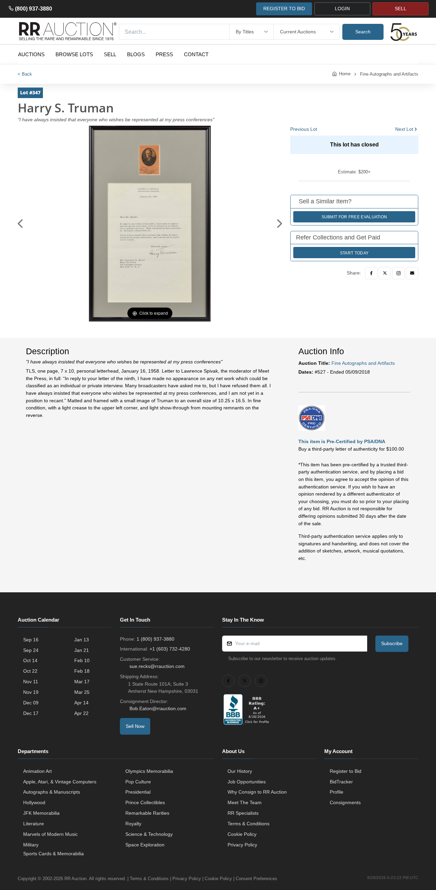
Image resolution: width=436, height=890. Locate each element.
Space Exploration (145, 844)
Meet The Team (245, 802)
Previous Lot (303, 129)
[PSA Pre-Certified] (311, 417)
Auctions (31, 54)
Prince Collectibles (145, 802)
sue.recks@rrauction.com (157, 666)
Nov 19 (30, 692)
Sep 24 (30, 650)
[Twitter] (385, 273)
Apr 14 (81, 702)
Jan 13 (81, 639)
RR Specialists (243, 813)
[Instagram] (398, 273)
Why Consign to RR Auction (257, 792)
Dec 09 (30, 702)
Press (164, 54)
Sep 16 (30, 639)
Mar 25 (82, 692)
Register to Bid (345, 771)
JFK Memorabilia (41, 813)
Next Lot (404, 129)
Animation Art (37, 771)
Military (30, 844)
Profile (336, 792)
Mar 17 (82, 681)
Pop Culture (138, 781)
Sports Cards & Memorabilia (53, 853)
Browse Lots (74, 54)
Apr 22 (81, 713)
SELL (400, 8)
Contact (196, 54)
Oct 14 (30, 660)
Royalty (133, 823)
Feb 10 (82, 660)
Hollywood (34, 802)
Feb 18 (82, 671)
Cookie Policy (242, 834)
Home (345, 73)
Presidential (138, 792)
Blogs (136, 54)
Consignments (345, 802)
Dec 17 (30, 713)
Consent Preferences (256, 878)
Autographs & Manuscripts (51, 792)
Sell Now (135, 726)
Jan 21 (81, 650)
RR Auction (75, 878)
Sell (110, 54)
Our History (240, 771)
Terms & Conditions (248, 823)
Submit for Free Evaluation (354, 217)
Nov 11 (30, 681)
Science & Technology (149, 834)
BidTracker (341, 781)
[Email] (412, 273)
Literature (33, 823)
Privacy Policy (242, 844)
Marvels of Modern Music (50, 834)
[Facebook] (371, 273)
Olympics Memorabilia (149, 771)
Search (363, 31)
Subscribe (392, 643)
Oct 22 (30, 671)
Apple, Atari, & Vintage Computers (59, 781)
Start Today (354, 253)
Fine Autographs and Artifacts (389, 74)
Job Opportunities (247, 781)
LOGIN (342, 8)
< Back (25, 74)
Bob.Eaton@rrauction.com (157, 708)
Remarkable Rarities (147, 813)
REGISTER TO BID (284, 8)
